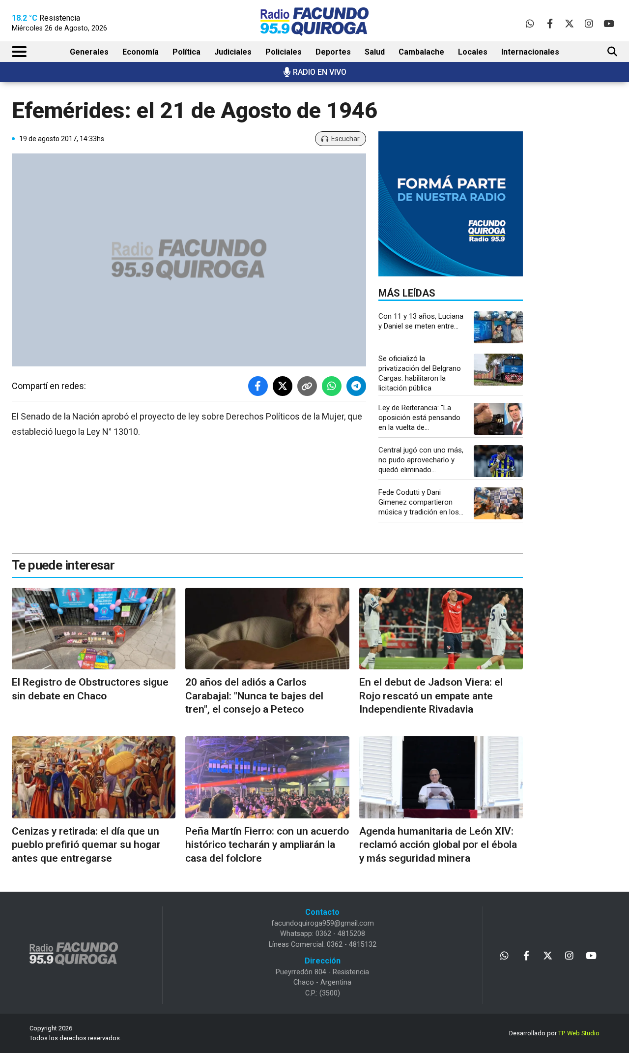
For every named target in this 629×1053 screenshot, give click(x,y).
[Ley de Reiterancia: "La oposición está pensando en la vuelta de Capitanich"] (498, 419)
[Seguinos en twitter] (569, 23)
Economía (140, 52)
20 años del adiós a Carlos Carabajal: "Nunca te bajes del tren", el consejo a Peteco (254, 695)
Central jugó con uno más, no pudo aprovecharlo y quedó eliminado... (420, 460)
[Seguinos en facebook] (549, 23)
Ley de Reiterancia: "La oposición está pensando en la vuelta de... (419, 417)
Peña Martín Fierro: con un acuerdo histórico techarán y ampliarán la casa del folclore (267, 844)
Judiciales (233, 52)
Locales (472, 52)
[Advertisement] (587, 253)
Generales (89, 52)
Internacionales (530, 52)
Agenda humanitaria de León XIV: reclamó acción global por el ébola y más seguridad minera (438, 844)
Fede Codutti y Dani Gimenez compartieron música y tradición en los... (420, 502)
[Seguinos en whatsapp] (530, 23)
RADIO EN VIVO (319, 72)
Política (186, 52)
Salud (375, 52)
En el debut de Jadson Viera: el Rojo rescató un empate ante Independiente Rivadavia (431, 695)
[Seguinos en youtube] (608, 23)
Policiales (283, 52)
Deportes (333, 52)
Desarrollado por (554, 1033)
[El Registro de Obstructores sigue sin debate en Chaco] (93, 629)
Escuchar (345, 139)
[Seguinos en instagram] (589, 23)
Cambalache (421, 52)
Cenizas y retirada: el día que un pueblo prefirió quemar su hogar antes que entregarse (86, 844)
